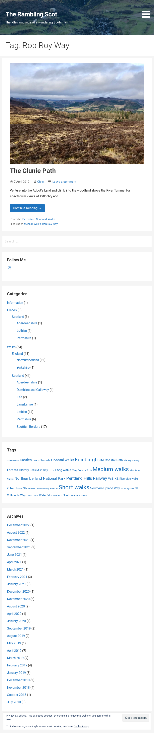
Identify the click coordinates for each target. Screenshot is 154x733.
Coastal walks (62, 460)
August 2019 (16, 636)
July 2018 (14, 702)
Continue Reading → (27, 208)
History (24, 470)
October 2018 (16, 695)
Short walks (74, 487)
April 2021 (14, 562)
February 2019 (17, 665)
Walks (51, 219)
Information (15, 303)
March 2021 (15, 569)
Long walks (63, 470)
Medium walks (32, 223)
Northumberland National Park (39, 478)
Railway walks (106, 478)
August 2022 (16, 532)
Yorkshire (23, 367)
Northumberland (28, 360)
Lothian (22, 331)
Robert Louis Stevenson (21, 488)
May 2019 (14, 643)
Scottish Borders (28, 427)
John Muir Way (39, 470)
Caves (36, 460)
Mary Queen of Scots (82, 470)
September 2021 (19, 547)
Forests (12, 470)
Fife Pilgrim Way (131, 460)
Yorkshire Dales (79, 495)
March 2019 (15, 658)
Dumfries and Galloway (33, 390)
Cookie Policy (81, 726)
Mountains (135, 470)
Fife (19, 397)
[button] (147, 9)
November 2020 (18, 599)
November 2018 (18, 687)
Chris (40, 182)
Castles (26, 460)
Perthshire (28, 219)
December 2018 (18, 680)
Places (12, 310)
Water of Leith (61, 495)
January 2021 (16, 584)
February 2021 (17, 577)
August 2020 (16, 606)
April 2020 (14, 614)
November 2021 (18, 540)
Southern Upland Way (105, 488)
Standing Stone (128, 488)
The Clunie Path (33, 170)
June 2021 (14, 555)
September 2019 (19, 628)
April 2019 (14, 651)
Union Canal (32, 495)
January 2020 (16, 621)
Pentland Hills (79, 478)
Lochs (51, 470)
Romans (54, 488)
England (17, 354)
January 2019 (16, 673)
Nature (10, 479)
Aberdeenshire (27, 323)
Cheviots (45, 460)
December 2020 (18, 591)
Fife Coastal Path (110, 460)
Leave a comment (64, 182)
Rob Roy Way (50, 223)
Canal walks (13, 460)
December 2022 (18, 525)
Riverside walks (129, 478)
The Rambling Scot (31, 14)
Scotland (41, 219)
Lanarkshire (25, 404)
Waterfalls (45, 495)
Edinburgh (86, 459)
